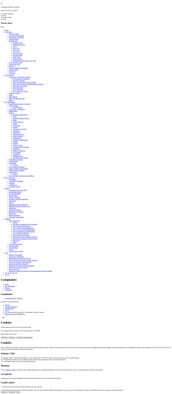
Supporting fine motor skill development (21, 266)
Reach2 (15, 174)
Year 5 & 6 (16, 52)
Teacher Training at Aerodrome (18, 68)
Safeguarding (13, 111)
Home (7, 30)
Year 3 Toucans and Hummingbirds (24, 230)
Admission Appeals (15, 210)
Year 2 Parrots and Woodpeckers (23, 228)
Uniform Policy (14, 70)
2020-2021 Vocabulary (20, 86)
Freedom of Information (20, 140)
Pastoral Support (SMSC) (17, 170)
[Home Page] (1, 3)
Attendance (16, 131)
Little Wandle (13, 97)
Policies (11, 113)
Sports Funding (13, 106)
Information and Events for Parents (20, 258)
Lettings (15, 165)
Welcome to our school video (18, 190)
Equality (15, 142)
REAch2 (11, 66)
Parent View (13, 213)
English (15, 127)
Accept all (12, 337)
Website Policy (9, 309)
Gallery (11, 249)
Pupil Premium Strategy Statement (19, 104)
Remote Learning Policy (20, 115)
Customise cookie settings (24, 337)
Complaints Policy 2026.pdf (13, 298)
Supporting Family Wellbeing (18, 204)
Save (18, 392)
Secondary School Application (18, 199)
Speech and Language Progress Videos (25, 239)
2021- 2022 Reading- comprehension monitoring (28, 84)
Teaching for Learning (20, 129)
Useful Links (13, 172)
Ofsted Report (13, 161)
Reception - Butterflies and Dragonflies (25, 224)
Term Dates (12, 201)
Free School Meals (15, 194)
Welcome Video (14, 34)
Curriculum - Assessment (16, 109)
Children (7, 219)
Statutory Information (15, 255)
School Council (14, 246)
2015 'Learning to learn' (20, 91)
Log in (7, 275)
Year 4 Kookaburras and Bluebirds (24, 231)
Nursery (15, 222)
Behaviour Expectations (16, 212)
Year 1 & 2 (16, 48)
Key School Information (16, 36)
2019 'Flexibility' (18, 88)
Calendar (11, 183)
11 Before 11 (13, 185)
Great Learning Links (15, 244)
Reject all (4, 337)
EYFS (15, 46)
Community (12, 163)
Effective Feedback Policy (21, 118)
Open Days (12, 71)
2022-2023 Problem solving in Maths (24, 82)
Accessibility (17, 152)
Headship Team (18, 43)
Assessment (16, 125)
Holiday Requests (14, 215)
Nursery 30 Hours (14, 197)
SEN (6, 253)
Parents (7, 188)
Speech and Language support (18, 267)
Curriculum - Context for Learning (19, 77)
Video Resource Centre (16, 251)
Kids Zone (16, 240)
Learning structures (19, 80)
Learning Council (14, 93)
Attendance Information (16, 217)
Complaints (16, 154)
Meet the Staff (13, 41)
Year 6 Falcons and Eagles (21, 235)
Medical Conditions (19, 151)
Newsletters (12, 179)
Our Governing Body (15, 62)
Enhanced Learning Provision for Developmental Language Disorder (30, 271)
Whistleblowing (18, 156)
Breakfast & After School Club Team (24, 61)
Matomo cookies (11, 370)
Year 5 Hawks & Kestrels (21, 233)
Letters (11, 203)
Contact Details (13, 39)
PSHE (11, 95)
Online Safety (13, 195)
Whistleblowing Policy (16, 160)
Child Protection (18, 136)
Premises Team (17, 59)
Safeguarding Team (19, 45)
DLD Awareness (14, 269)
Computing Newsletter (16, 181)
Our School (8, 32)
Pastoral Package (18, 122)
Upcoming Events (14, 186)
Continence (16, 149)
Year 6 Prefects (13, 248)
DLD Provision (17, 54)
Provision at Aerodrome (16, 257)
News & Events (10, 177)
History (11, 100)
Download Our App (11, 273)
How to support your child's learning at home (23, 260)
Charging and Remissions (21, 147)
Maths (15, 120)
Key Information (10, 102)
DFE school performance (17, 167)
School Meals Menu (15, 192)
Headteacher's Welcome (16, 37)
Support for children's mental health (20, 262)
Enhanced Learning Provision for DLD (25, 237)
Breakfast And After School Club (19, 206)
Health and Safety (18, 134)
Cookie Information (11, 307)
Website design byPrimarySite (15, 314)
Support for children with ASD (18, 264)
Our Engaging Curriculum (21, 79)
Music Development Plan (17, 98)
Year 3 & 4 (16, 50)
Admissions (16, 133)
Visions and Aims (14, 64)
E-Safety (15, 143)
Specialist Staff (17, 55)
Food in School (17, 145)
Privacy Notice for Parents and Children (21, 176)
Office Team (17, 57)
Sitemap (7, 305)
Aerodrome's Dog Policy (20, 158)
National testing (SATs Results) (18, 168)
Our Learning (9, 75)
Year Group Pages (14, 221)
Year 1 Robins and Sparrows (22, 226)
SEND (15, 124)
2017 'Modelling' (18, 89)
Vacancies (12, 73)
